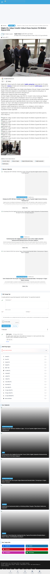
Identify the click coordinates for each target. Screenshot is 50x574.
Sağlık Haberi (17, 33)
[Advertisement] (25, 14)
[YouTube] (14, 569)
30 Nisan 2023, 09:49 (18, 334)
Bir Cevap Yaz (6, 294)
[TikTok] (31, 569)
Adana (9, 86)
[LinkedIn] (27, 569)
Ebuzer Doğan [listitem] (15, 161)
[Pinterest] (35, 569)
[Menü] (2, 2)
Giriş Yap (15, 326)
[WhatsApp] (19, 569)
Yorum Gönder (6, 326)
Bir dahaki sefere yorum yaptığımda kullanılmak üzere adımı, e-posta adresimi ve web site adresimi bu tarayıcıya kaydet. (25, 317)
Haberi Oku (25, 207)
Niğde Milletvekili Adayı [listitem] (27, 161)
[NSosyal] (23, 569)
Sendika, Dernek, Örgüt (22, 197)
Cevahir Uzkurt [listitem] (5, 161)
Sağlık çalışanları (30, 84)
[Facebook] (2, 569)
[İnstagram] (10, 569)
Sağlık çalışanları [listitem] (39, 161)
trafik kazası (38, 86)
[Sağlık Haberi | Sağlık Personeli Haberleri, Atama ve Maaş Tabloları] (15, 2)
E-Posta (28, 311)
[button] (15, 25)
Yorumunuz (8, 299)
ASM (22, 237)
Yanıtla (7, 341)
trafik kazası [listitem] (5, 163)
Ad (3, 311)
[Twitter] (6, 569)
